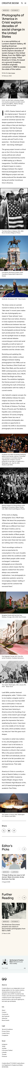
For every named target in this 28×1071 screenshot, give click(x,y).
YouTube (4, 1048)
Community (5, 1014)
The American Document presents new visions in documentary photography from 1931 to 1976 (13, 928)
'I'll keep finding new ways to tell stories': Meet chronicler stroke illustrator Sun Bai (13, 877)
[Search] (22, 3)
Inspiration (6, 10)
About (3, 1010)
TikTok (3, 1046)
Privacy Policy (6, 1031)
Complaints (5, 1035)
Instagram (4, 1044)
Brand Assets (5, 1020)
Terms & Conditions (7, 1029)
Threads (4, 1054)
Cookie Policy (6, 1033)
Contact (4, 1012)
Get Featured (5, 1016)
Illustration (14, 872)
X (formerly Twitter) (7, 1050)
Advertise (4, 1018)
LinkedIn (4, 1052)
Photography (15, 10)
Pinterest (4, 1056)
